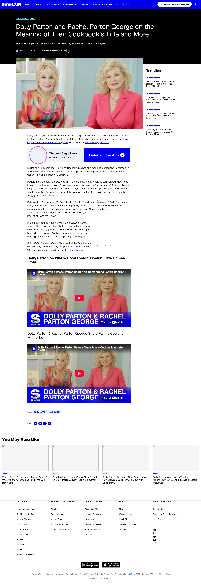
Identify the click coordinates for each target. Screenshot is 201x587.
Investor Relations (93, 514)
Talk (32, 18)
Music (28, 4)
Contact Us (158, 509)
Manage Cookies (165, 574)
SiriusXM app (76, 250)
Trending (84, 4)
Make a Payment (58, 519)
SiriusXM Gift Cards (127, 524)
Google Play (90, 565)
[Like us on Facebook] (155, 530)
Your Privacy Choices (119, 574)
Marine (20, 539)
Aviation (20, 544)
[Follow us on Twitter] (155, 536)
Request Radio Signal (60, 529)
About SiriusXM (91, 509)
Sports (38, 4)
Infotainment (22, 534)
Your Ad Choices (86, 574)
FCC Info (153, 574)
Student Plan (22, 524)
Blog (121, 509)
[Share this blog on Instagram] (40, 423)
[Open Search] (196, 4)
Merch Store (124, 519)
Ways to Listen (125, 514)
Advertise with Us (92, 529)
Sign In (54, 509)
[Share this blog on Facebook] (35, 423)
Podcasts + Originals (102, 4)
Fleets (19, 549)
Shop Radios (22, 529)
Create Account (57, 514)
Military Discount (24, 519)
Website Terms (38, 574)
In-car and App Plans (26, 509)
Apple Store (111, 565)
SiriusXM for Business (26, 554)
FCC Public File (142, 574)
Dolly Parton (34, 135)
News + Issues (69, 4)
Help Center (158, 519)
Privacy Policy (71, 574)
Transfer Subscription (60, 524)
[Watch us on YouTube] (155, 539)
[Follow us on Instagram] (155, 533)
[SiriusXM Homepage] (11, 4)
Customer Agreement (55, 574)
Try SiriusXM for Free (26, 514)
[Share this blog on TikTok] (49, 423)
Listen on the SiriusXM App (175, 4)
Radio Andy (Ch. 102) (97, 142)
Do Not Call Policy (102, 574)
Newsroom (89, 519)
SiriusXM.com (122, 4)
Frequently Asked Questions (165, 514)
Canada (122, 529)
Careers (88, 534)
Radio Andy (54, 412)
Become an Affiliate (93, 524)
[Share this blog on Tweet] (45, 423)
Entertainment (52, 4)
